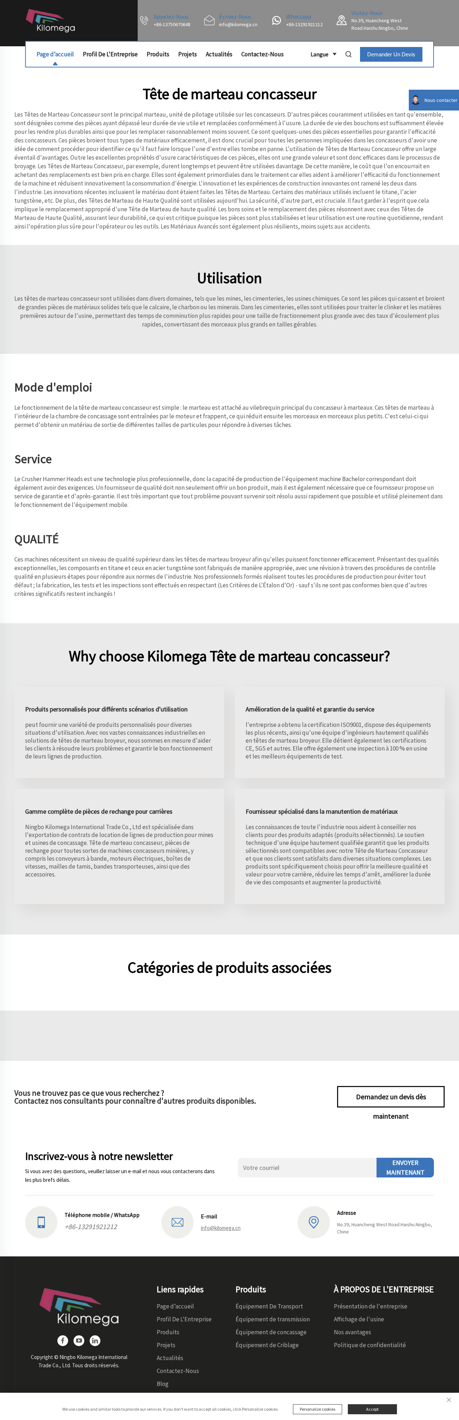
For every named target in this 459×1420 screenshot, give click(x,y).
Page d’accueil (55, 54)
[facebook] (62, 1340)
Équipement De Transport (269, 1306)
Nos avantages (352, 1332)
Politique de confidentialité (370, 1345)
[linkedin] (95, 1340)
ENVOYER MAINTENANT (405, 1167)
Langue (319, 54)
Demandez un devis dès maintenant (391, 1100)
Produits (158, 54)
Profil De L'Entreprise (110, 54)
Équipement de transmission (273, 1319)
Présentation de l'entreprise (370, 1306)
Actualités (219, 54)
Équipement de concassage (271, 1332)
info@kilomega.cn (238, 24)
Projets (187, 54)
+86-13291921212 (304, 24)
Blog (163, 1384)
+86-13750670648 (172, 24)
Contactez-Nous (262, 54)
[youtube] (79, 1340)
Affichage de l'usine (359, 1319)
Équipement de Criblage (267, 1345)
